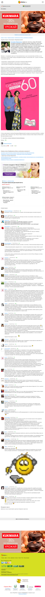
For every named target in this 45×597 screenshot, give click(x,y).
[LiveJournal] (4, 563)
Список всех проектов (22, 593)
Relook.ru (38, 588)
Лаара (6, 289)
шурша (6, 409)
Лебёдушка (6, 339)
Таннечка (6, 486)
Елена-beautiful (7, 417)
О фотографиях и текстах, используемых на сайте (9, 574)
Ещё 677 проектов (6, 184)
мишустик (6, 274)
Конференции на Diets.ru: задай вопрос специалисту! (24, 37)
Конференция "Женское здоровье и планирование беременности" (12, 159)
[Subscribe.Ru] (10, 563)
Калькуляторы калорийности (27, 6)
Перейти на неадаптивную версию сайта (22, 34)
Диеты (6, 557)
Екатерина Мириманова (16, 42)
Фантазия (6, 401)
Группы (5, 37)
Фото (22, 557)
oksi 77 (6, 281)
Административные (11, 37)
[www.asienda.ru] (30, 587)
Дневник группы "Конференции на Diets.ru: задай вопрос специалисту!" (15, 151)
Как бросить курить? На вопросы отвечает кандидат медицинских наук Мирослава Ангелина (17, 152)
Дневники (13, 557)
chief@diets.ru (9, 572)
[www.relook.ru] (38, 587)
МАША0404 (6, 378)
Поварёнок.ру (15, 588)
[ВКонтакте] (6, 563)
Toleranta (6, 313)
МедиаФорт (4, 569)
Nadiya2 (6, 496)
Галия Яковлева (4, 572)
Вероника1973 (7, 439)
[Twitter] (2, 563)
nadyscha (6, 267)
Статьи (9, 557)
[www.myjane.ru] (22, 587)
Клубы (19, 557)
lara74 (6, 431)
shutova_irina (7, 220)
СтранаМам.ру (7, 588)
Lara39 (6, 215)
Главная (2, 37)
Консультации (26, 557)
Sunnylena (6, 257)
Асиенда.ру (30, 588)
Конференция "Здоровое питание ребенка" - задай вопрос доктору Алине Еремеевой (16, 154)
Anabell (6, 303)
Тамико (6, 446)
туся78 (6, 357)
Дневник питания (6, 6)
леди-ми (6, 344)
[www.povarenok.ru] (15, 587)
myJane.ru (22, 588)
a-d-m (6, 369)
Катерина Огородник (7, 143)
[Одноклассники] (8, 563)
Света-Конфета (7, 226)
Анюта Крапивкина (8, 243)
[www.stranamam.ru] (8, 587)
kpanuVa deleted (7, 348)
